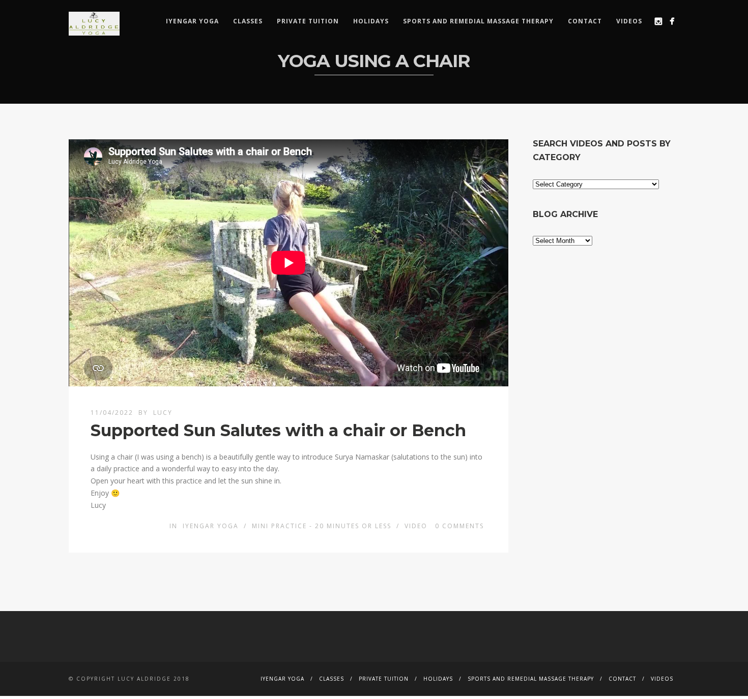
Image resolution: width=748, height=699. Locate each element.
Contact (585, 21)
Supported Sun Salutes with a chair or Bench (278, 430)
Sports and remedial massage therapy (478, 21)
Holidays (371, 21)
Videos (629, 21)
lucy (162, 412)
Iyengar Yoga (192, 21)
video (416, 526)
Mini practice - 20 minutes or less (321, 526)
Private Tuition (308, 21)
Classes (248, 21)
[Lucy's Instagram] (658, 21)
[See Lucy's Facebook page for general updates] (672, 21)
